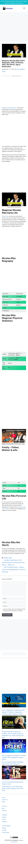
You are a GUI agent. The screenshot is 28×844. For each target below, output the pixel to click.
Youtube (4, 817)
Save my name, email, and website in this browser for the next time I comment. (14, 609)
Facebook (4, 815)
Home (3, 797)
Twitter (4, 819)
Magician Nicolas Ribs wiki (9, 107)
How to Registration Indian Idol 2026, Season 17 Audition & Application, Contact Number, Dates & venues (13, 712)
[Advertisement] (14, 27)
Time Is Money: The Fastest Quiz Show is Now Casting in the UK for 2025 (12, 788)
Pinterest (4, 810)
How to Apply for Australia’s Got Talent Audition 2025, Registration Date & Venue (14, 757)
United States (5, 832)
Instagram (4, 821)
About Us (4, 806)
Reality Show (8, 558)
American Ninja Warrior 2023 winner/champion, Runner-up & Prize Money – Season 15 (13, 562)
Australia (4, 830)
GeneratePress (14, 841)
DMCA (3, 802)
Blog (3, 808)
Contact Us (5, 799)
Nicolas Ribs (5, 216)
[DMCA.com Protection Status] (14, 837)
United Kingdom (6, 825)
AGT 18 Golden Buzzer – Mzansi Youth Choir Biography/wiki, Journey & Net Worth (14, 569)
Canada (4, 828)
